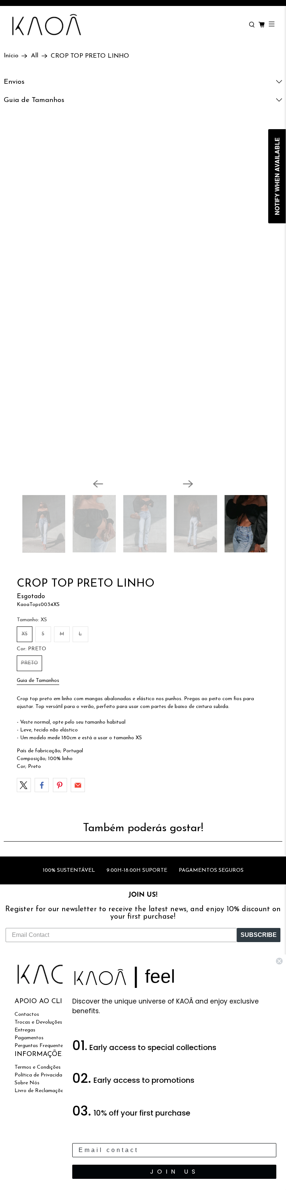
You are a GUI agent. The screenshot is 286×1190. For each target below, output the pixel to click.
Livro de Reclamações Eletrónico (52, 1091)
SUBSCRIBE (259, 935)
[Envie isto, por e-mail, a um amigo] (78, 785)
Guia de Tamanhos (38, 680)
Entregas (25, 1030)
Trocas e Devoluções (38, 1022)
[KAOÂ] (126, 25)
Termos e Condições (38, 1067)
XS (25, 634)
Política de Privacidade (41, 1075)
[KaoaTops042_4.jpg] (144, 304)
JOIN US (174, 1171)
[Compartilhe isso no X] (24, 785)
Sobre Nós (27, 1083)
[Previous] (98, 483)
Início (11, 56)
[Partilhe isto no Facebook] (42, 785)
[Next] (188, 483)
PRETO (29, 663)
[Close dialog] (279, 961)
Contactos (27, 1014)
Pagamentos (29, 1038)
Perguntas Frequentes (40, 1046)
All (34, 56)
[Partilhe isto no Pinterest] (60, 785)
